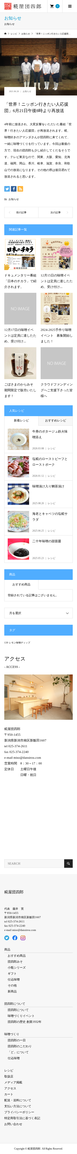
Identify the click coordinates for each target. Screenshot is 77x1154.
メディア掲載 (13, 1082)
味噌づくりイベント (21, 1015)
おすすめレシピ (55, 420)
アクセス (10, 1088)
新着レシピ (21, 420)
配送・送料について (17, 1100)
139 (6, 643)
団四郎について (14, 1003)
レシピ (8, 1070)
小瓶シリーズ (17, 967)
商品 (7, 949)
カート (8, 1094)
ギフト (12, 973)
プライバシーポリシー (19, 1112)
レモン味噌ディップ (19, 643)
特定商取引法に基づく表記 (22, 1118)
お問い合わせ (13, 1124)
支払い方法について (17, 1106)
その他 (12, 985)
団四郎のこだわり (20, 1046)
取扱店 (8, 1076)
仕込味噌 (14, 979)
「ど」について (18, 1052)
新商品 (12, 991)
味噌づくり (11, 1034)
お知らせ (27, 91)
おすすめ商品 (21, 584)
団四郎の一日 (17, 1040)
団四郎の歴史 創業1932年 (24, 1021)
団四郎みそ (15, 961)
